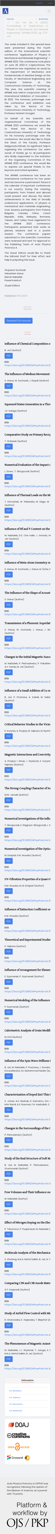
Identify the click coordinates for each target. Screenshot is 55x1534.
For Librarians (15, 1404)
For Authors (14, 1397)
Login (50, 3)
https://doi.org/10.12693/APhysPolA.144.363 (29, 991)
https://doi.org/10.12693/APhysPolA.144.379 (29, 1119)
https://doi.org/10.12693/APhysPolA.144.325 (29, 715)
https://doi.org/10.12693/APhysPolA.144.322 (28, 681)
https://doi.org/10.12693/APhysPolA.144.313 (28, 614)
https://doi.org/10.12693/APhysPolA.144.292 (28, 456)
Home (10, 19)
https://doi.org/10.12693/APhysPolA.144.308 (29, 584)
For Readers (15, 1390)
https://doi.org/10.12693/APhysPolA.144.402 (29, 1304)
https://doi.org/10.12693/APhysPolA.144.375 (29, 1085)
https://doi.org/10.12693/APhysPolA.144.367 (29, 1021)
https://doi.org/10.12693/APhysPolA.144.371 (28, 1052)
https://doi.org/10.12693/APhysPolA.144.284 (29, 395)
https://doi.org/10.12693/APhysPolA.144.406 (29, 1334)
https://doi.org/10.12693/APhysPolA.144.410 (28, 1368)
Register (39, 3)
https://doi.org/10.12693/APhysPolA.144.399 (29, 1274)
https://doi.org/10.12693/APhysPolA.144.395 (29, 1244)
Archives (43, 19)
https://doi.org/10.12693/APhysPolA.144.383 (29, 1149)
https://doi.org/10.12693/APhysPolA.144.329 (28, 745)
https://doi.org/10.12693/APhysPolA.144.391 (28, 1213)
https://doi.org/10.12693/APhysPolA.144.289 (28, 425)
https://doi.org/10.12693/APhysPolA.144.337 (29, 809)
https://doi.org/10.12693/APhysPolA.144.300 (29, 520)
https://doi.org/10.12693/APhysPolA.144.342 (29, 840)
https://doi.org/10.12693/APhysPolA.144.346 (29, 870)
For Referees (15, 1410)
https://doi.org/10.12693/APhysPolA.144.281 (28, 365)
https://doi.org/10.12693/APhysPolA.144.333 (29, 779)
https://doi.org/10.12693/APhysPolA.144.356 (29, 930)
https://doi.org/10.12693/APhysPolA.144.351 (28, 900)
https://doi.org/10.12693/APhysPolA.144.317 (28, 648)
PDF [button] (9, 356)
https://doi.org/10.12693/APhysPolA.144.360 (29, 961)
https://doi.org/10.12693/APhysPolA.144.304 (29, 553)
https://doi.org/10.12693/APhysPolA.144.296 (28, 486)
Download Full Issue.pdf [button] (19, 320)
